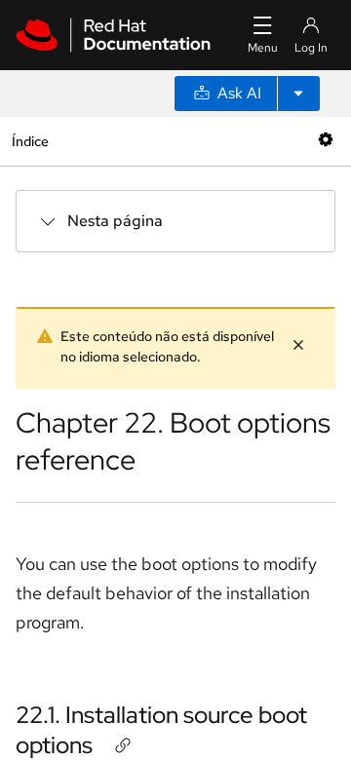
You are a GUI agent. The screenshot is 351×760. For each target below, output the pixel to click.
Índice (30, 141)
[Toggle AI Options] (298, 93)
